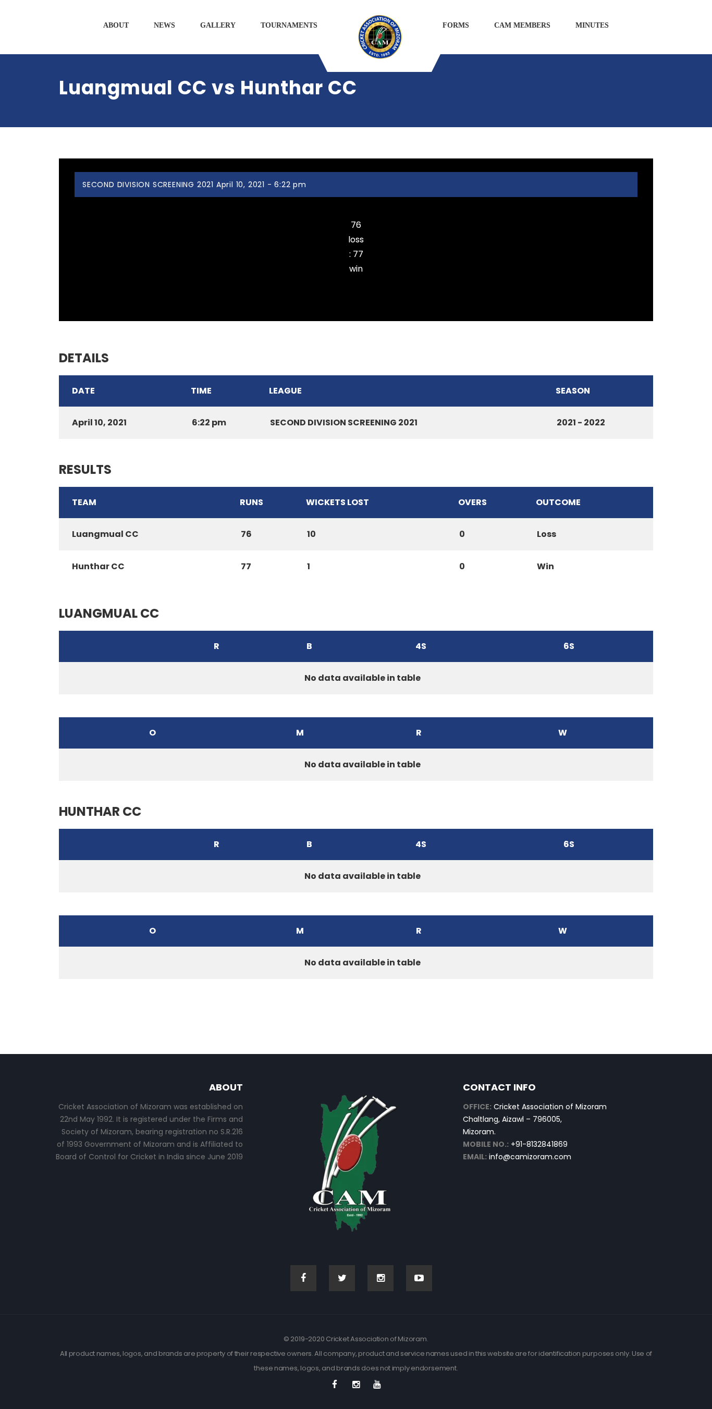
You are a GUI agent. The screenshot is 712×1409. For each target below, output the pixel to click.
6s (568, 646)
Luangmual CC (356, 204)
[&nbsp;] (113, 646)
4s (420, 646)
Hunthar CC (356, 283)
